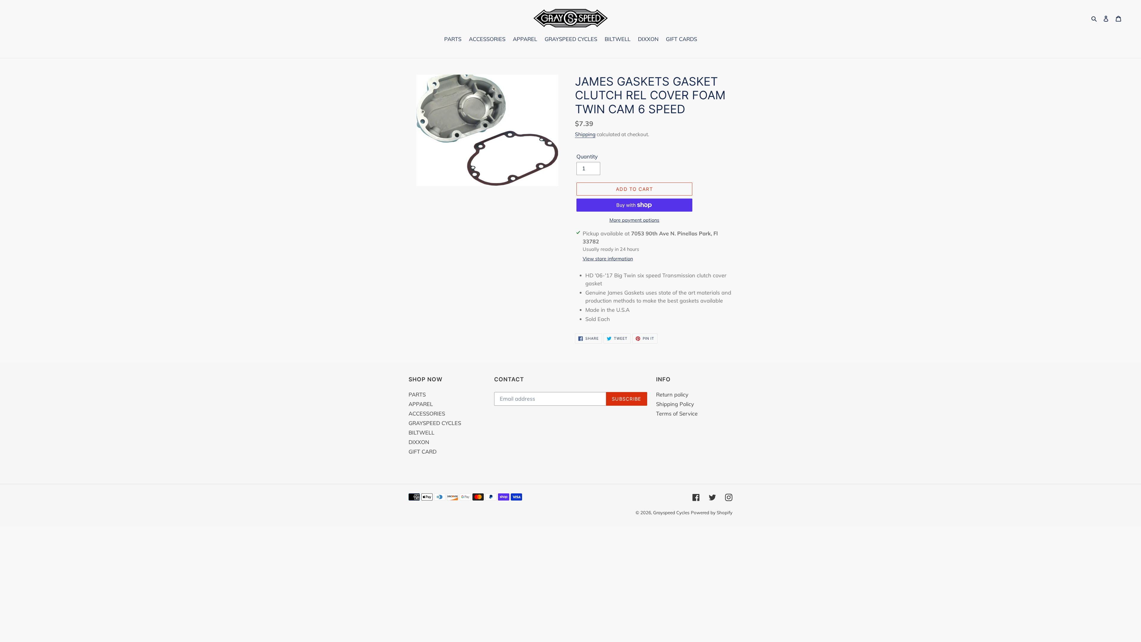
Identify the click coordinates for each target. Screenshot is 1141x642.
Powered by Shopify (711, 512)
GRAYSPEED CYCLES (435, 423)
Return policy (672, 394)
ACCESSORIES (427, 413)
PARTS (417, 394)
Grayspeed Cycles (671, 512)
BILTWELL (421, 432)
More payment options (634, 220)
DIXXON (419, 442)
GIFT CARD (422, 451)
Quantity (587, 156)
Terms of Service (677, 413)
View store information (608, 259)
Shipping (585, 134)
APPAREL (421, 404)
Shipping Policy (675, 404)
